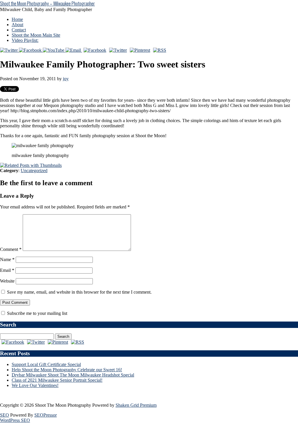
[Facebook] (31, 50)
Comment (11, 249)
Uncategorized (34, 170)
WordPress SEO (15, 420)
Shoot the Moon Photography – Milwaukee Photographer (47, 3)
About (17, 24)
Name (7, 259)
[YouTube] (54, 50)
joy (66, 78)
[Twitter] (9, 50)
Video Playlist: (25, 40)
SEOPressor (45, 415)
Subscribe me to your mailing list (36, 313)
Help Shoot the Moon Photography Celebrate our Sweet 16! (67, 369)
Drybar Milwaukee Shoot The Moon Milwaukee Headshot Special (73, 374)
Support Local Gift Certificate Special (46, 364)
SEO (4, 415)
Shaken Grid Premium (136, 405)
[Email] (73, 50)
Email (7, 270)
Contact (19, 29)
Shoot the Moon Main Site (36, 35)
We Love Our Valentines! (35, 385)
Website (7, 281)
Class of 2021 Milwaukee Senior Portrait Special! (57, 380)
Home (17, 19)
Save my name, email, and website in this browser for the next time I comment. (79, 292)
